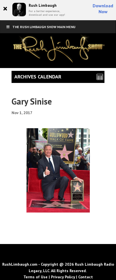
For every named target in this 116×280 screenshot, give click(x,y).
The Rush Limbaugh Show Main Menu (43, 27)
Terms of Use (35, 276)
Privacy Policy (63, 276)
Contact (85, 276)
